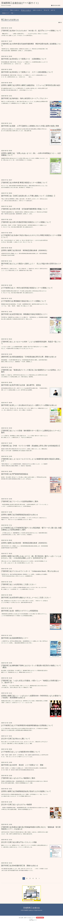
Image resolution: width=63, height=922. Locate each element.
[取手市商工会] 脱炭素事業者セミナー (14, 638)
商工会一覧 (46, 10)
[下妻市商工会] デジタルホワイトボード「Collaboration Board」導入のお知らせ (30, 571)
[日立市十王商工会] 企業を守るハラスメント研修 (19, 842)
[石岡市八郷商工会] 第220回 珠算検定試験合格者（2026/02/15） (24, 543)
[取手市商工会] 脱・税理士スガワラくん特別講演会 (19, 611)
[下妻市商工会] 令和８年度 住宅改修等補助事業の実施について (24, 209)
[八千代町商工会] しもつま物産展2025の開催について (20, 752)
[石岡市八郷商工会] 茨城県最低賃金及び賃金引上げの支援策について (26, 791)
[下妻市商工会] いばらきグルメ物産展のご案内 (18, 778)
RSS (60, 22)
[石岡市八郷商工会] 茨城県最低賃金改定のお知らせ (19, 515)
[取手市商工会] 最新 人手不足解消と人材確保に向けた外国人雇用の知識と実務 (30, 126)
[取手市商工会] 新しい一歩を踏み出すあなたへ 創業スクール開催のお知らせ (29, 405)
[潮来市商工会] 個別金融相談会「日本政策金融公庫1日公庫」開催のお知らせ (28, 357)
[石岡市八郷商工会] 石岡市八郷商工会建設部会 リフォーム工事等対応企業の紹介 (30, 85)
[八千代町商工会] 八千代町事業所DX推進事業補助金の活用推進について (27, 725)
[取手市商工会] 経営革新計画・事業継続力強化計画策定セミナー (24, 314)
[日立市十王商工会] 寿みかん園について (15, 739)
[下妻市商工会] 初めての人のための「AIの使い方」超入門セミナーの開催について (31, 31)
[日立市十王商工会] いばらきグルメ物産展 (17, 804)
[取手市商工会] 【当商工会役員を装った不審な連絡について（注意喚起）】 (28, 196)
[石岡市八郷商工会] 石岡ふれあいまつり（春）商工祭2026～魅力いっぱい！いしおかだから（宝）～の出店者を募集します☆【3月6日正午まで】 (31, 557)
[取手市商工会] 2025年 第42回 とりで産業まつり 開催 (22, 765)
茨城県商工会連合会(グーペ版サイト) (19, 3)
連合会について (5, 13)
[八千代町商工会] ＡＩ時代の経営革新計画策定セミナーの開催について (27, 288)
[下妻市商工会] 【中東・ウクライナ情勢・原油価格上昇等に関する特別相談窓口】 (31, 446)
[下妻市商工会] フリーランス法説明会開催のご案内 (19, 501)
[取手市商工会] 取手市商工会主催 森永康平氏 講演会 (21, 385)
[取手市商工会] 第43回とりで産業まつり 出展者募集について (23, 59)
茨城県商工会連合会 (31, 908)
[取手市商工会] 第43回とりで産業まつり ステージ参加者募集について (27, 72)
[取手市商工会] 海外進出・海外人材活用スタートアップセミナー (24, 98)
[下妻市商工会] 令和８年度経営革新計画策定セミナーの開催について (26, 222)
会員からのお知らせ (37, 10)
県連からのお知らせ (14, 10)
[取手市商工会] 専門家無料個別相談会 (14, 474)
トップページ (5, 10)
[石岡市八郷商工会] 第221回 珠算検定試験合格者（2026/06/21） (24, 250)
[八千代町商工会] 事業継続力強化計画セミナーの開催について (23, 301)
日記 (12, 13)
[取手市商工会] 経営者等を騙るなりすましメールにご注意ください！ (26, 597)
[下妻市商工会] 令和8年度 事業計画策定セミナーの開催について (24, 183)
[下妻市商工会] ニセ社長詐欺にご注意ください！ (19, 584)
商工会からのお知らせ (26, 10)
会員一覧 (53, 10)
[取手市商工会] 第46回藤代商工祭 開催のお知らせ (19, 866)
